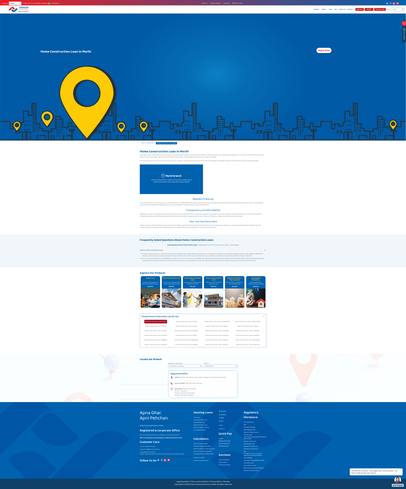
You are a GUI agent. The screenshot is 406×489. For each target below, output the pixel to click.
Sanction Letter (248, 435)
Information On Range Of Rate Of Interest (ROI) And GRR (255, 438)
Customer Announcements (200, 460)
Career (331, 9)
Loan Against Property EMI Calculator (203, 454)
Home (143, 143)
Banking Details (248, 458)
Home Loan (150, 143)
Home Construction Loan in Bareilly (186, 344)
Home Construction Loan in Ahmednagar (248, 321)
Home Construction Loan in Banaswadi (247, 340)
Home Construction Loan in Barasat (156, 344)
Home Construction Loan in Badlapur (155, 340)
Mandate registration (224, 443)
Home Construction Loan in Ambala (156, 331)
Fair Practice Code (249, 422)
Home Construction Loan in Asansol (155, 335)
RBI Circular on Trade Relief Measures (254, 468)
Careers (221, 425)
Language (5, 3)
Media (324, 9)
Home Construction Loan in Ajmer (155, 326)
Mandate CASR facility (224, 441)
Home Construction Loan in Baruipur (217, 344)
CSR (335, 9)
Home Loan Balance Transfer (201, 427)
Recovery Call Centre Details (251, 470)
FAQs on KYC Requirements (251, 432)
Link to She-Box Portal (250, 465)
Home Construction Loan (200, 425)
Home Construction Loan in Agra (186, 321)
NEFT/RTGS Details (224, 446)
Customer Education (199, 458)
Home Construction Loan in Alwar (247, 326)
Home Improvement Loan (200, 420)
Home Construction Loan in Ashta (186, 335)
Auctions (350, 9)
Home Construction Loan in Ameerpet (186, 331)
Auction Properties (224, 460)
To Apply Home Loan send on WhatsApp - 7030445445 (41, 3)
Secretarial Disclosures (250, 441)
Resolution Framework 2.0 (251, 449)
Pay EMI (221, 438)
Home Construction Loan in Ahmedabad (217, 321)
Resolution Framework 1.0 (251, 446)
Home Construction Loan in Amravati (217, 331)
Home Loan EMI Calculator (200, 444)
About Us (204, 3)
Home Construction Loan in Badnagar (186, 340)
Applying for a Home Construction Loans (213, 245)
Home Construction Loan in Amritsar (247, 331)
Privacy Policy (216, 481)
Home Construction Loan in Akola (186, 326)
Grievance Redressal (249, 444)
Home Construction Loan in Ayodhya (217, 335)
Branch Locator (238, 3)
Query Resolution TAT (249, 430)
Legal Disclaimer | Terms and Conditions (192, 481)
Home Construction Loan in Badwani (216, 340)
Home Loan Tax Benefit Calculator (202, 451)
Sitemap (226, 481)
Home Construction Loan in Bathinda (247, 344)
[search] (402, 9)
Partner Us (342, 9)
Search (389, 9)
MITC (245, 425)
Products (316, 9)
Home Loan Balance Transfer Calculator (204, 449)
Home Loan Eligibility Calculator (202, 446)
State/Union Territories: (175, 363)
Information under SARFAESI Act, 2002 (254, 460)
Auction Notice (223, 462)
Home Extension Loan (199, 422)
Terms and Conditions (224, 465)
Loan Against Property (199, 430)
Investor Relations (215, 3)
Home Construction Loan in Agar (155, 321)
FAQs (245, 451)
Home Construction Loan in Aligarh (217, 326)
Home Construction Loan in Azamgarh (248, 335)
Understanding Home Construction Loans (182, 245)
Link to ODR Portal (249, 463)
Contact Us (227, 3)
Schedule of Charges (249, 427)
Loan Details (234, 245)
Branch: (206, 363)
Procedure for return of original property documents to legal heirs (253, 454)
